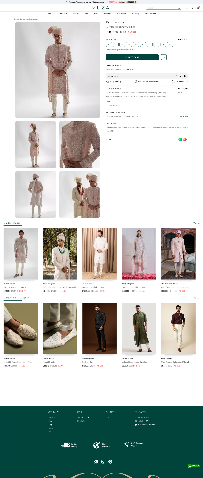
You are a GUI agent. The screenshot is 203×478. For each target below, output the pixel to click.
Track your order (83, 417)
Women (76, 13)
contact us (141, 412)
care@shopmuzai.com (146, 424)
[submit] (164, 57)
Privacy (51, 432)
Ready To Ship (150, 13)
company (53, 412)
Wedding (135, 13)
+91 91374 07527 (144, 417)
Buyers (108, 417)
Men (86, 13)
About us (52, 417)
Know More (184, 116)
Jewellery (107, 13)
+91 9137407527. (111, 2)
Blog (50, 421)
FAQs (51, 424)
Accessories (121, 13)
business (110, 412)
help (79, 412)
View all (196, 223)
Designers (63, 13)
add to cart (132, 57)
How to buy (81, 421)
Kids (96, 13)
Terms (51, 428)
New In (50, 13)
